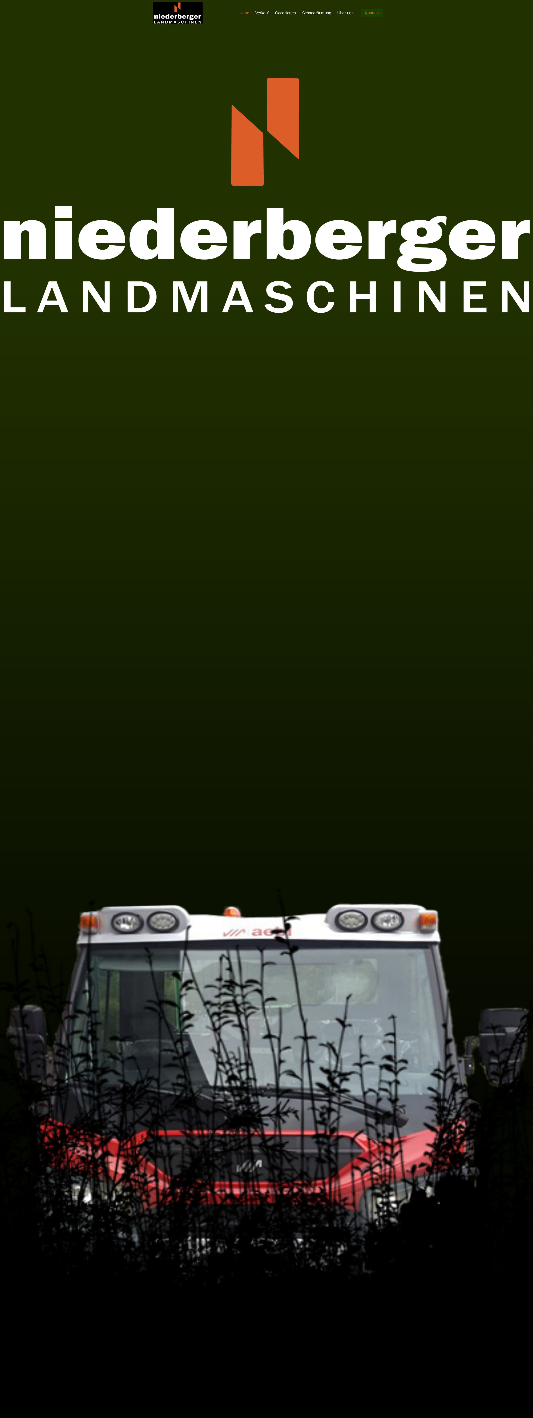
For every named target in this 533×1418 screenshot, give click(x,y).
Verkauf (262, 13)
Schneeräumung (316, 13)
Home (243, 13)
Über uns (345, 13)
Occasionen (285, 13)
